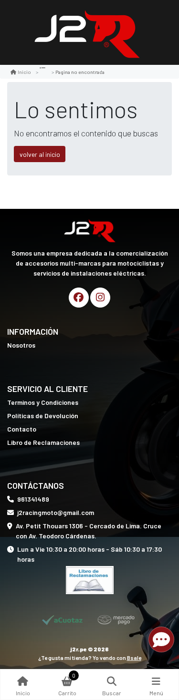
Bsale (134, 657)
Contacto (21, 429)
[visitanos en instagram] (100, 298)
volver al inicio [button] (40, 154)
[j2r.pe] (86, 32)
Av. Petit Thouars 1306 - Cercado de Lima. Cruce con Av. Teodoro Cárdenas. (88, 531)
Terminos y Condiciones (42, 402)
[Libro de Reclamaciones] (90, 579)
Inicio (24, 72)
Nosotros (21, 345)
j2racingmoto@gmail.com (55, 512)
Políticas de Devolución (42, 416)
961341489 (33, 499)
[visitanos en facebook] (79, 298)
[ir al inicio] (89, 230)
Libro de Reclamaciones (43, 442)
